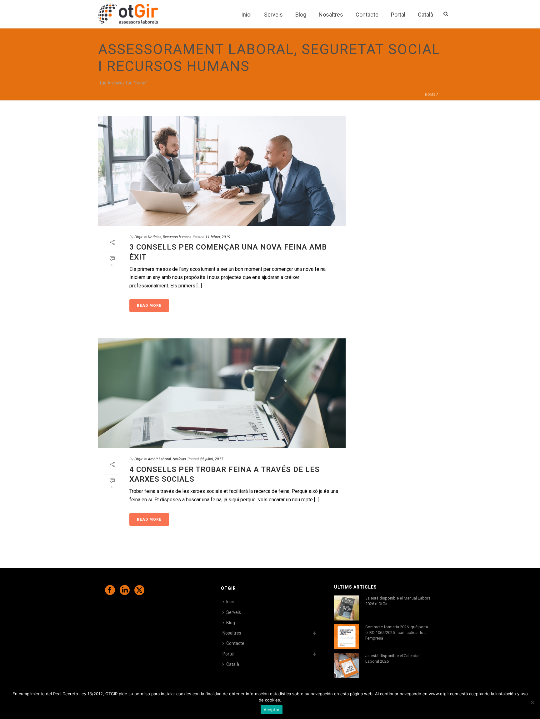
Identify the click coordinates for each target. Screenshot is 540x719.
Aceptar (272, 709)
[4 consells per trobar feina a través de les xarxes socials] (222, 393)
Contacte (367, 14)
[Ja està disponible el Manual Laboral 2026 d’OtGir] (346, 607)
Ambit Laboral (159, 459)
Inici (246, 14)
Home (430, 94)
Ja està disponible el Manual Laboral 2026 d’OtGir (398, 601)
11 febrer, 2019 (217, 237)
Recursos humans (177, 237)
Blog (300, 14)
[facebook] (110, 590)
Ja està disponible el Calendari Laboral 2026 (393, 658)
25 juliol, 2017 (211, 459)
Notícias (154, 237)
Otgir (138, 237)
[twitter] (139, 590)
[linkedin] (125, 590)
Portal (398, 14)
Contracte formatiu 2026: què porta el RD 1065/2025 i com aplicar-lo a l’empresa (396, 633)
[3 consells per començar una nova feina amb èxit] (222, 171)
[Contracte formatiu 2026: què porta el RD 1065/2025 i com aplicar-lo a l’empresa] (346, 636)
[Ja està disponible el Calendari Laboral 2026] (346, 665)
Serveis (273, 14)
